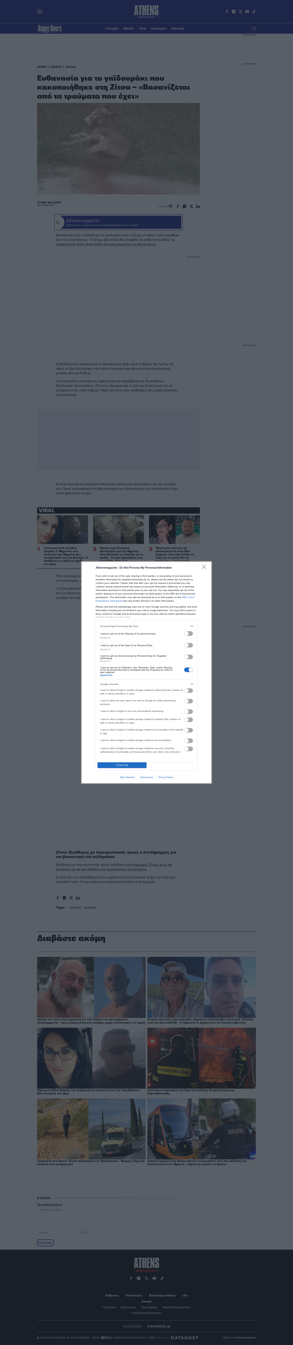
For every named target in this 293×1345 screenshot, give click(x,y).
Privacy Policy (165, 777)
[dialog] (146, 672)
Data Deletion (127, 777)
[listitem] (146, 626)
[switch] (188, 633)
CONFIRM (122, 765)
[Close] (205, 568)
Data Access (146, 777)
